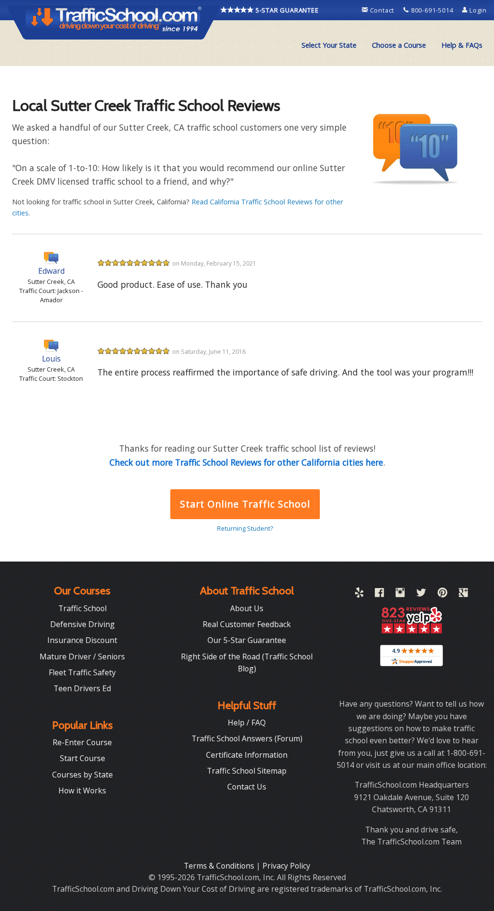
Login (477, 10)
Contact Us (246, 786)
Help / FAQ (247, 722)
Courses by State (82, 774)
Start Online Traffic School (245, 503)
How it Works (82, 790)
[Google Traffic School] (463, 594)
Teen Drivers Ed (82, 688)
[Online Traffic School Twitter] (421, 594)
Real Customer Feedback (247, 624)
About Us (246, 608)
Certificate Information (247, 755)
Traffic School (82, 608)
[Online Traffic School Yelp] (359, 594)
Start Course (82, 758)
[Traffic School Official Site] (113, 21)
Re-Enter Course (82, 742)
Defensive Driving (82, 624)
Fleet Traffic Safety (82, 672)
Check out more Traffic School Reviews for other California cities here (246, 462)
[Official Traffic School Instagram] (400, 594)
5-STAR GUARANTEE (286, 10)
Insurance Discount (82, 640)
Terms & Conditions (220, 865)
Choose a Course (399, 45)
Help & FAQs (461, 45)
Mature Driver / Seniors (82, 656)
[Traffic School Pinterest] (442, 594)
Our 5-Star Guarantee (246, 640)
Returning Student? (245, 528)
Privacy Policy (286, 865)
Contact (382, 10)
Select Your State (329, 45)
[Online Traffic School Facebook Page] (379, 594)
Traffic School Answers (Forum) (247, 738)
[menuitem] (329, 45)
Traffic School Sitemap (247, 770)
